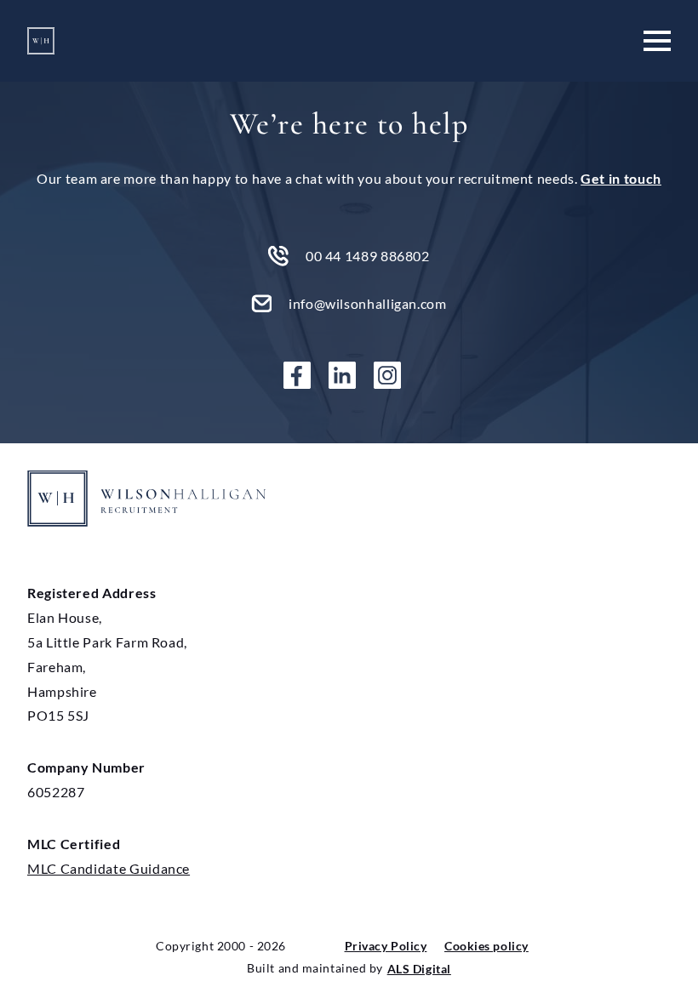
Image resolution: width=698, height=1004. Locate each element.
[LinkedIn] (349, 375)
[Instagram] (394, 375)
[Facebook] (303, 375)
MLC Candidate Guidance (108, 868)
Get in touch (621, 178)
